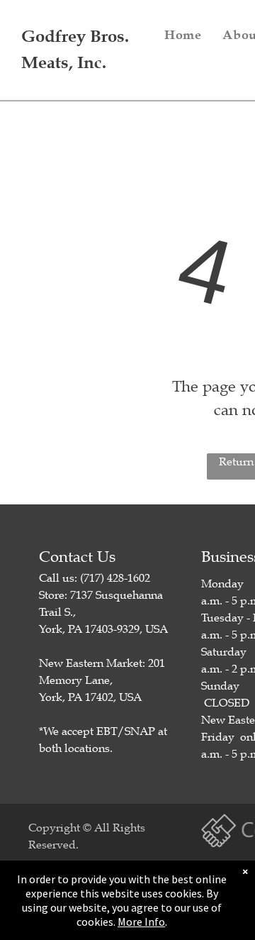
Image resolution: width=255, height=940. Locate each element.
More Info (141, 921)
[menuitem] (183, 34)
